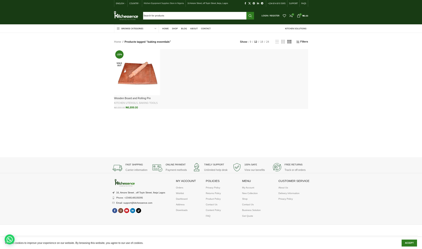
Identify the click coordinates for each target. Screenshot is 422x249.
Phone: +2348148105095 (129, 197)
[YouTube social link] (126, 210)
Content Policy (213, 210)
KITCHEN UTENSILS (126, 102)
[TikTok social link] (138, 210)
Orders (179, 187)
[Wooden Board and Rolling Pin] (137, 72)
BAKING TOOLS (148, 102)
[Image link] (124, 183)
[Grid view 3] (283, 41)
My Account (248, 187)
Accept (409, 243)
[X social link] (249, 3)
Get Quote (247, 216)
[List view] (277, 41)
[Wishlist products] (284, 15)
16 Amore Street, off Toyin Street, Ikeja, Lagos (207, 3)
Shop (245, 199)
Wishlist (180, 193)
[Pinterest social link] (254, 3)
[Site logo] (126, 15)
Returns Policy (213, 193)
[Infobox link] (130, 168)
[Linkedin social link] (258, 3)
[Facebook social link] (245, 3)
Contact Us (211, 204)
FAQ (208, 216)
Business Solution (251, 210)
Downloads (182, 210)
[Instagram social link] (120, 210)
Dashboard (182, 199)
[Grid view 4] (289, 41)
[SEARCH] (250, 16)
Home (117, 41)
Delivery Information (288, 193)
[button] (10, 239)
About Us (283, 187)
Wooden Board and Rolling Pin (132, 98)
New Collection (250, 193)
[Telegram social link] (262, 3)
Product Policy (213, 199)
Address (180, 204)
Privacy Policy (213, 187)
